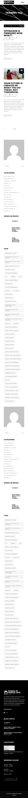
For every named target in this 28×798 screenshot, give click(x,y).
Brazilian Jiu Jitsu (10, 253)
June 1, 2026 (7, 735)
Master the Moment (10, 192)
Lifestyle (6, 190)
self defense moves (11, 376)
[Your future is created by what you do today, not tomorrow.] (14, 74)
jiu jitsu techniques (11, 287)
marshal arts (9, 337)
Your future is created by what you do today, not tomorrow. (13, 87)
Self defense (8, 199)
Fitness (6, 183)
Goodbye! (7, 722)
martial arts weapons (11, 362)
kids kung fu (9, 297)
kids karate (8, 294)
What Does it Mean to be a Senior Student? (12, 728)
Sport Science (10, 39)
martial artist (9, 344)
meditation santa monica (12, 369)
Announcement (8, 178)
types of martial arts (11, 390)
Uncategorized (8, 208)
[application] (14, 26)
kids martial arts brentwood (10, 305)
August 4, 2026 (8, 724)
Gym (20, 276)
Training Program (11, 96)
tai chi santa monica (11, 387)
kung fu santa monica (11, 330)
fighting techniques (11, 273)
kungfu (16, 323)
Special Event (8, 201)
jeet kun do (8, 283)
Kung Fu (7, 323)
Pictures (6, 197)
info (6, 38)
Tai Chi (7, 646)
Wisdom (6, 210)
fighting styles (9, 269)
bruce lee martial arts (12, 266)
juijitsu (7, 290)
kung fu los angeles (11, 327)
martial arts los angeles (12, 355)
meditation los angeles (12, 365)
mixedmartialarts (10, 639)
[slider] (21, 26)
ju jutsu (16, 290)
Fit (6, 276)
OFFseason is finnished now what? (13, 33)
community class (9, 180)
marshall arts (9, 341)
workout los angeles (11, 394)
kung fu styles (9, 334)
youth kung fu (9, 401)
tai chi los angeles (10, 383)
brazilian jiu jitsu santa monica (12, 262)
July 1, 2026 (7, 730)
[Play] (5, 26)
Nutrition (7, 194)
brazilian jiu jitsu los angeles (11, 257)
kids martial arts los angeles (11, 310)
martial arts (9, 348)
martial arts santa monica (13, 358)
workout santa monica (12, 397)
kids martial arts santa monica (12, 315)
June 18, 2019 (14, 94)
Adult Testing (8, 176)
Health (6, 185)
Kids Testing (7, 187)
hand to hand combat (11, 280)
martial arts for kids (11, 351)
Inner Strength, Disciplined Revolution (13, 733)
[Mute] (17, 26)
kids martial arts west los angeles (13, 319)
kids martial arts (10, 301)
